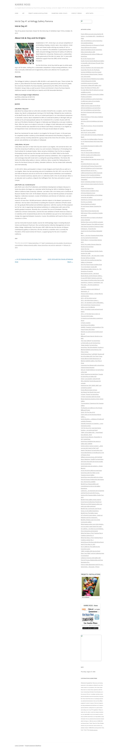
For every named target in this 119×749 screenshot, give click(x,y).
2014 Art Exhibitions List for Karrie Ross (91, 168)
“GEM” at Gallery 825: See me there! (90, 551)
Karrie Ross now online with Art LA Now (92, 477)
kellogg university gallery (30, 245)
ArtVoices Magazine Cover (88, 193)
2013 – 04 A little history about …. (90, 300)
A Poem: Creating (85, 323)
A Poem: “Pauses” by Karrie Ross (90, 394)
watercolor (58, 245)
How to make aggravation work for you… (92, 564)
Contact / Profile (76, 13)
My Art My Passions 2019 (88, 58)
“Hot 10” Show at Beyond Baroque (90, 152)
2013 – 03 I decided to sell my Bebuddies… (92, 302)
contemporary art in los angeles (54, 243)
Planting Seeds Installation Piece (90, 190)
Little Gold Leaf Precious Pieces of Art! (91, 166)
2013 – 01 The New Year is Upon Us (90, 314)
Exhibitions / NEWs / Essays (59, 13)
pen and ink (51, 245)
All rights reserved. (94, 730)
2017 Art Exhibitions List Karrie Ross (90, 110)
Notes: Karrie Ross (34, 243)
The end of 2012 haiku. (87, 316)
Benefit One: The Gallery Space (89, 513)
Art (23, 13)
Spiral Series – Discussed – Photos (90, 567)
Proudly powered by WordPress (33, 745)
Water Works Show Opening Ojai (90, 211)
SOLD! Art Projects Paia (87, 188)
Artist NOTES (89, 13)
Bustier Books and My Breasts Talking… (91, 276)
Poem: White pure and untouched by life (92, 34)
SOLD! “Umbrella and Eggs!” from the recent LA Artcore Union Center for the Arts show (92, 184)
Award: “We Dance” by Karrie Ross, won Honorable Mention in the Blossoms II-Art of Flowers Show (92, 452)
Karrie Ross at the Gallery (88, 325)
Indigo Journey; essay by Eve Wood (90, 105)
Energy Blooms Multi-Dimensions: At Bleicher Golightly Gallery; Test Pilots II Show (91, 361)
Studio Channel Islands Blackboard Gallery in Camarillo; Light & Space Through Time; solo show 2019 (92, 63)
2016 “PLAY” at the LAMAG (88, 132)
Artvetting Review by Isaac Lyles (89, 164)
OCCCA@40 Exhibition (87, 43)
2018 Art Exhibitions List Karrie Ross (90, 108)
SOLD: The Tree (85, 249)
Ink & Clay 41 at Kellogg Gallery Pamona (92, 139)
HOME (16, 13)
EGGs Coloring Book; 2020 (88, 52)
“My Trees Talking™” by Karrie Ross (90, 340)
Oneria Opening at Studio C (88, 204)
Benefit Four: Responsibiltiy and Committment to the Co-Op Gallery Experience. (90, 486)
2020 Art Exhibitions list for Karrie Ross (91, 49)
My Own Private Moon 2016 (88, 130)
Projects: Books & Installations (38, 13)
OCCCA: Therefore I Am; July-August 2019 (92, 67)
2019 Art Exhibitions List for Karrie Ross (91, 99)
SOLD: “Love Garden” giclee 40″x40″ (90, 379)
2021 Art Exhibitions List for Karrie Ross (91, 41)
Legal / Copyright (19, 745)
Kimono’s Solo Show (86, 150)
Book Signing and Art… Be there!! (90, 273)
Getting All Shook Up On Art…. (89, 170)
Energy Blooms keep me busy (89, 390)
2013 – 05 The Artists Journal (88, 298)
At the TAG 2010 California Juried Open (91, 470)
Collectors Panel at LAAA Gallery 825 (91, 558)
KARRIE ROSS (22, 4)
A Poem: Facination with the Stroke (90, 396)
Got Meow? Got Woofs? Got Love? (90, 392)
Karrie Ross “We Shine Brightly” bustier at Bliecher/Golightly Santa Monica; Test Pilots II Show (92, 350)
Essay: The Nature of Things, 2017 (90, 88)
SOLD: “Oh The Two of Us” (88, 412)
